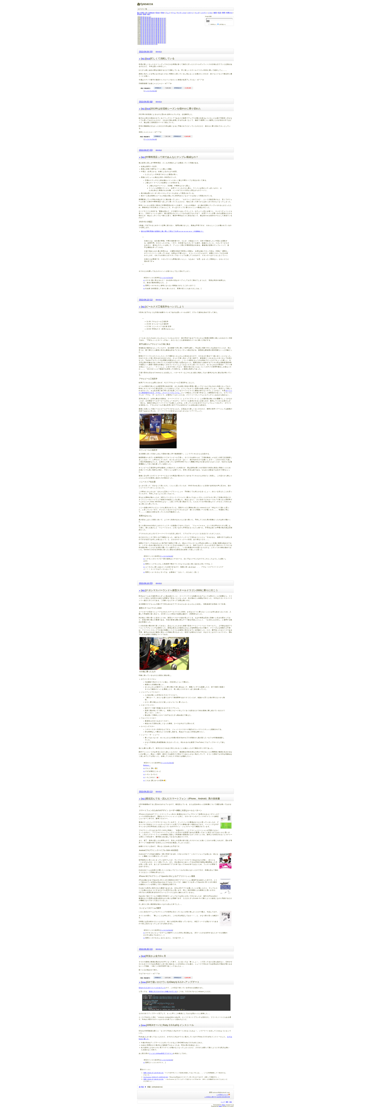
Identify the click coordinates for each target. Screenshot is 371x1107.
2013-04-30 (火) (146, 949)
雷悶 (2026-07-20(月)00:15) (153, 1073)
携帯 (223, 13)
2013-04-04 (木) (146, 51)
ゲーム (173, 13)
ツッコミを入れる (150, 91)
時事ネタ (229, 13)
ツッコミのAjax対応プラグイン (161, 1053)
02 (143, 18)
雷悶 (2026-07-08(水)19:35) (153, 1079)
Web (162, 13)
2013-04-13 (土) (146, 299)
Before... (146, 765)
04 (147, 18)
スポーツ (190, 13)
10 (145, 17)
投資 (219, 13)
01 (141, 18)
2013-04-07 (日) (146, 150)
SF (146, 13)
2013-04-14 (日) (146, 583)
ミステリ (203, 13)
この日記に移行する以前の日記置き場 (217, 1097)
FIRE (142, 13)
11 (147, 17)
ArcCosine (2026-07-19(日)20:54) (155, 1077)
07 (154, 18)
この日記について (222, 1094)
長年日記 (158, 51)
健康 (215, 13)
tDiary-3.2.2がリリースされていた (152, 988)
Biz (138, 13)
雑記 (148, 14)
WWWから (214, 24)
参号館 (141, 1087)
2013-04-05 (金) (146, 101)
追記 (230, 1102)
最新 (227, 1102)
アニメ (167, 13)
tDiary (158, 13)
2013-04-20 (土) (146, 791)
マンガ (197, 13)
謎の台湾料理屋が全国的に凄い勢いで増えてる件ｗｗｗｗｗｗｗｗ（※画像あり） (172, 231)
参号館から (223, 24)
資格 (144, 14)
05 (150, 18)
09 (143, 17)
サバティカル (181, 13)
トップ (223, 1102)
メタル (210, 13)
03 (145, 18)
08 (141, 17)
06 (152, 18)
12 (149, 17)
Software (151, 13)
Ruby (220, 1106)
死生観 (139, 14)
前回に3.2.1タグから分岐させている (163, 991)
